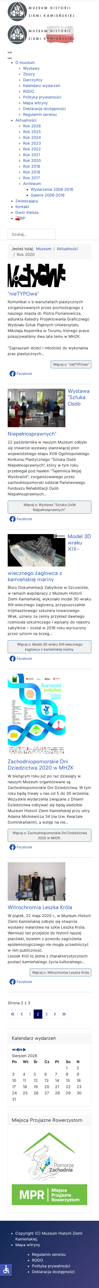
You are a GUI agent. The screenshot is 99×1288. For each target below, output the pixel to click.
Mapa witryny (27, 1244)
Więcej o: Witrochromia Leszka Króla (60, 972)
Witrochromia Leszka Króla (40, 907)
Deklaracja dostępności (53, 1271)
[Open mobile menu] (10, 52)
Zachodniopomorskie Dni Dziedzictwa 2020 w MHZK (41, 764)
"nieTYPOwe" (23, 293)
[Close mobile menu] (10, 58)
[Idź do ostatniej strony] (64, 1014)
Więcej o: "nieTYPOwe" (70, 364)
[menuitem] (25, 62)
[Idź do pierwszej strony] (13, 1014)
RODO (37, 1260)
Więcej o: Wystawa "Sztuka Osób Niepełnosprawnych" (49, 507)
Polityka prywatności (51, 1265)
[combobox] (32, 234)
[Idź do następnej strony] (54, 1014)
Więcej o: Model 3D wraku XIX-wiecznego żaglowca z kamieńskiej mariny (49, 646)
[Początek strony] (90, 1279)
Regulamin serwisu (49, 1254)
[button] (21, 373)
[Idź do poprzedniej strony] (22, 1014)
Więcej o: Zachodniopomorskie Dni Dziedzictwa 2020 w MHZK (49, 835)
